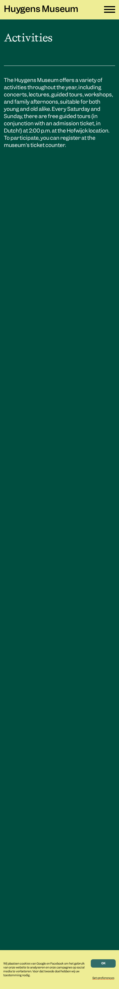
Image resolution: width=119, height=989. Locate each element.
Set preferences (103, 978)
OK (103, 963)
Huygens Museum (41, 10)
